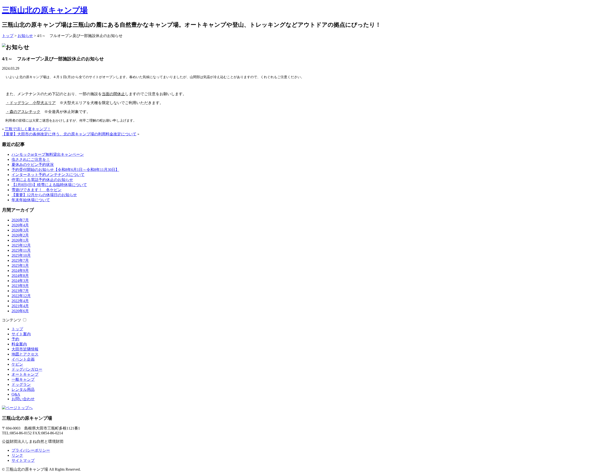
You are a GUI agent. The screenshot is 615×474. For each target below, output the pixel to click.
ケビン (17, 364)
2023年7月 (20, 291)
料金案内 (19, 344)
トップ (7, 36)
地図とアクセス (25, 354)
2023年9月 (20, 286)
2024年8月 (20, 276)
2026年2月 (20, 235)
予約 (15, 339)
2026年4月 (20, 225)
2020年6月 (20, 311)
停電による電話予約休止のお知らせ (42, 180)
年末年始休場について (31, 200)
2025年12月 (21, 245)
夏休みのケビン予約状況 (33, 164)
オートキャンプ (25, 374)
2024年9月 (20, 270)
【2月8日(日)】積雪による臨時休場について (49, 185)
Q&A (16, 394)
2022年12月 (21, 296)
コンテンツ (11, 320)
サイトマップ (23, 460)
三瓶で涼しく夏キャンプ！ (28, 129)
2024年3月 (20, 281)
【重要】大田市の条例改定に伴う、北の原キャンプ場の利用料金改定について (69, 134)
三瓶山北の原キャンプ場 (45, 10)
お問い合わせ (23, 399)
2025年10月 (21, 255)
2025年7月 (20, 260)
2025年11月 (21, 250)
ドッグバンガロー (27, 369)
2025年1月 (20, 265)
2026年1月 (20, 240)
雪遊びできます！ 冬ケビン (37, 190)
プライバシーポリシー (31, 450)
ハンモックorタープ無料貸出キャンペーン (48, 154)
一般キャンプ (23, 379)
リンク (17, 455)
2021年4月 (20, 306)
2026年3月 (20, 230)
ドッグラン (21, 384)
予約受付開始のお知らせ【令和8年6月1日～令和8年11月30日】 (65, 170)
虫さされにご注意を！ (31, 159)
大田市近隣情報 (25, 349)
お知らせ (25, 36)
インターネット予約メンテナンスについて (48, 175)
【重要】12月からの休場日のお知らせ (44, 195)
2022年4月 (20, 301)
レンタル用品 (23, 389)
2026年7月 (20, 220)
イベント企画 (23, 359)
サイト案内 (21, 334)
